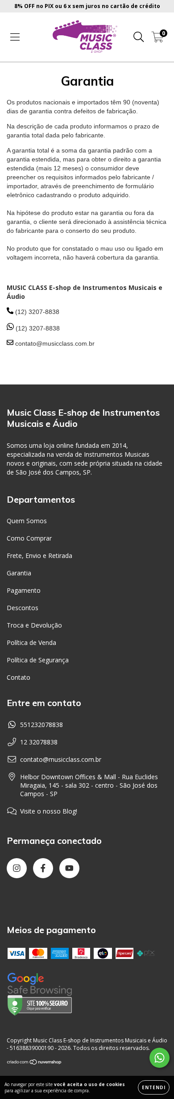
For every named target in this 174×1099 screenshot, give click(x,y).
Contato (18, 677)
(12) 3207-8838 (37, 328)
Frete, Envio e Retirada (39, 555)
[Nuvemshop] (34, 1063)
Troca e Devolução (34, 625)
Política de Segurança (38, 660)
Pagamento (24, 590)
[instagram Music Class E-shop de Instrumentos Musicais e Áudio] (17, 868)
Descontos (22, 607)
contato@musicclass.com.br (60, 759)
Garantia (19, 573)
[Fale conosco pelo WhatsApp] (159, 1058)
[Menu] (15, 37)
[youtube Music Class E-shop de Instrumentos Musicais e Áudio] (69, 868)
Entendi (154, 1087)
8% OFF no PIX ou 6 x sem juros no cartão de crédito (87, 6)
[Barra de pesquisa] (139, 37)
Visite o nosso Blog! (48, 811)
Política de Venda (31, 642)
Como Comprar (29, 538)
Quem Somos (27, 520)
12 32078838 (39, 742)
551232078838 (41, 724)
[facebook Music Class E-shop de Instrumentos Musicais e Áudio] (43, 868)
